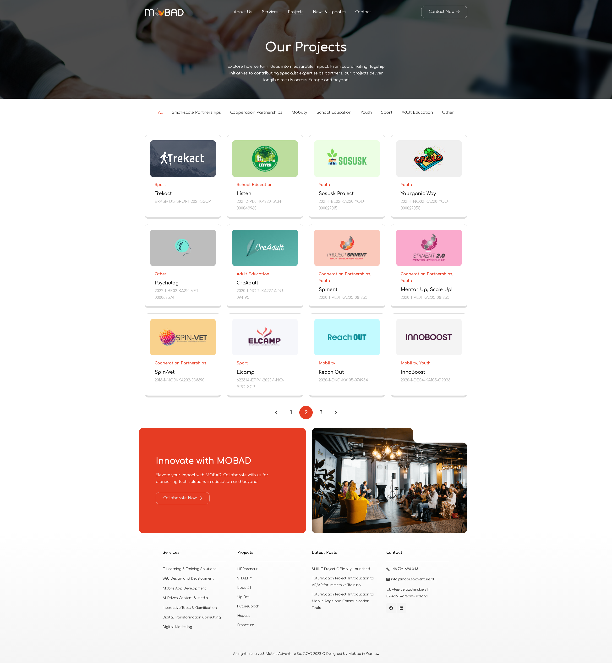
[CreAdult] (265, 265)
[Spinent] (347, 265)
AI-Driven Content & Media (185, 598)
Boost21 (244, 587)
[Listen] (265, 176)
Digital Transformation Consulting (192, 617)
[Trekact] (183, 176)
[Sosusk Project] (347, 176)
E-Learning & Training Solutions (190, 569)
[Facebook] (391, 608)
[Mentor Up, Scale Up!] (429, 265)
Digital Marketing (177, 627)
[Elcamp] (265, 354)
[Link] (164, 12)
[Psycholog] (183, 265)
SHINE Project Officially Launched (341, 569)
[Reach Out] (347, 354)
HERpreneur (247, 569)
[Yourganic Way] (429, 176)
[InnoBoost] (429, 354)
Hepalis (243, 616)
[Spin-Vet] (183, 354)
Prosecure (245, 625)
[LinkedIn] (401, 608)
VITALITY (244, 578)
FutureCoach (248, 606)
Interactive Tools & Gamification (190, 608)
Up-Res (243, 597)
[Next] (336, 412)
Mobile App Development (184, 588)
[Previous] (276, 412)
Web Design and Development (188, 578)
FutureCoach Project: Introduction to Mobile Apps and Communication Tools (343, 601)
